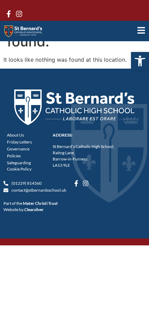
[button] (140, 61)
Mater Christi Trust (40, 203)
